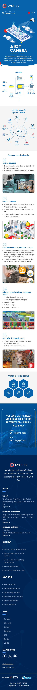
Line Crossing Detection (12, 592)
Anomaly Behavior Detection (13, 597)
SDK (5, 635)
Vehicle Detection (10, 605)
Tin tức (6, 639)
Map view (5, 507)
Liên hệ (6, 643)
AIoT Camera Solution (11, 601)
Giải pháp (7, 627)
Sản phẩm (7, 631)
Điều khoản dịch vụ (7, 664)
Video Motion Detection (12, 588)
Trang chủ (7, 619)
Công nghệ (7, 623)
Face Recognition (10, 584)
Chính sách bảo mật (8, 667)
